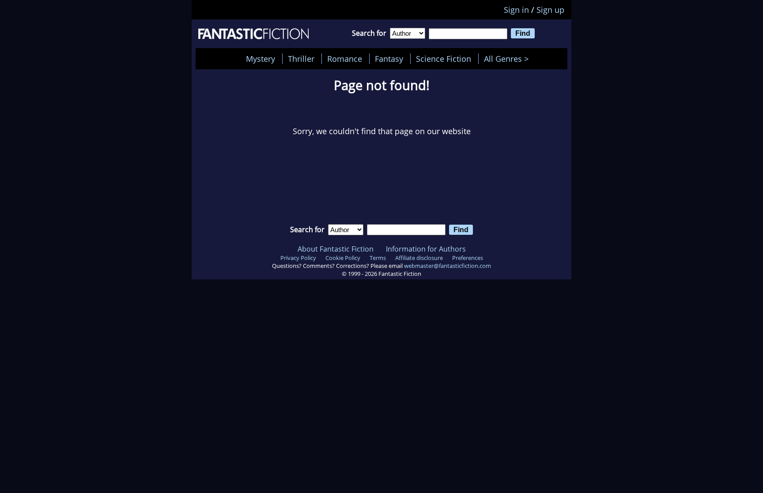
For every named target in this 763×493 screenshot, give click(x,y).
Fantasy (389, 58)
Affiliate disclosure (419, 258)
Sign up (550, 9)
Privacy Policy (298, 258)
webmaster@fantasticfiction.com (447, 266)
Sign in (516, 9)
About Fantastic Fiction (336, 249)
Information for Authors (426, 249)
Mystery (260, 58)
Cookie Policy (342, 258)
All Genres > (508, 58)
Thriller (301, 58)
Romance (344, 58)
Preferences (467, 258)
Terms (378, 258)
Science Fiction (443, 58)
